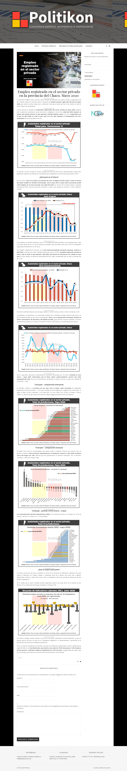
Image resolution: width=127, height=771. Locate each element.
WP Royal (27, 768)
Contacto (89, 46)
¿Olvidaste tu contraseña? (92, 79)
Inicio (37, 46)
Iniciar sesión (88, 76)
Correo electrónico (23, 687)
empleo (20, 657)
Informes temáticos (49, 46)
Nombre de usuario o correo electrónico (96, 56)
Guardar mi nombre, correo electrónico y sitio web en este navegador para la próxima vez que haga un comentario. (47, 707)
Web (18, 695)
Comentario (20, 711)
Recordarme (89, 72)
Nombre (20, 678)
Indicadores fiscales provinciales (71, 46)
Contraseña (87, 64)
